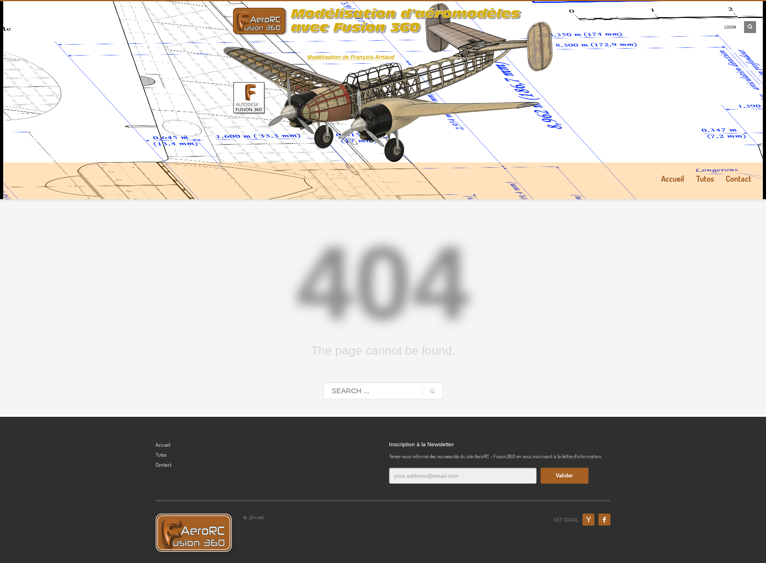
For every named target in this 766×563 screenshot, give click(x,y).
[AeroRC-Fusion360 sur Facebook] (604, 520)
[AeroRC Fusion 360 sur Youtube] (588, 520)
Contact (164, 464)
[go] (432, 391)
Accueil (163, 444)
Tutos (161, 454)
